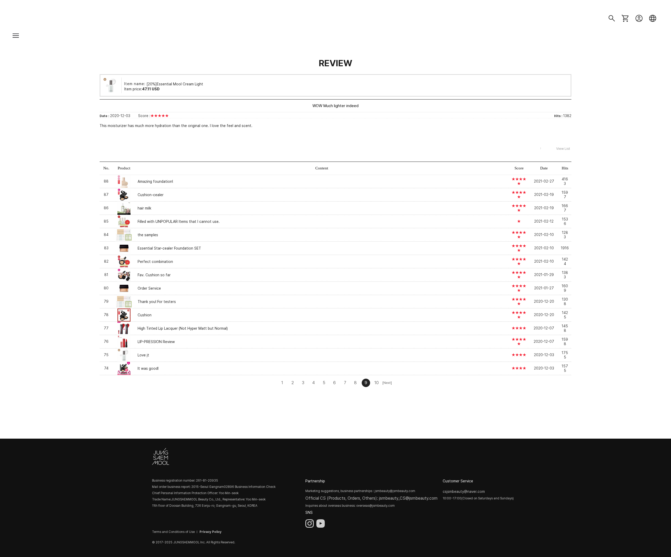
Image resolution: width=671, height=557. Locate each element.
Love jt (143, 355)
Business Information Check (255, 487)
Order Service (149, 288)
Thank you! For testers (157, 302)
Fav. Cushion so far (154, 275)
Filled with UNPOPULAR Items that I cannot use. (179, 221)
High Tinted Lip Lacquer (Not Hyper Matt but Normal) (183, 328)
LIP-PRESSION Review (156, 342)
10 (376, 382)
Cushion (144, 315)
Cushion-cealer (151, 195)
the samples (148, 235)
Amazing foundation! (155, 181)
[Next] (387, 383)
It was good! (148, 368)
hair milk (144, 208)
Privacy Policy (210, 532)
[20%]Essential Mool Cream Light (175, 84)
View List (563, 149)
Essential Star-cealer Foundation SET (169, 248)
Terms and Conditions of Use (173, 532)
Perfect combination (155, 262)
